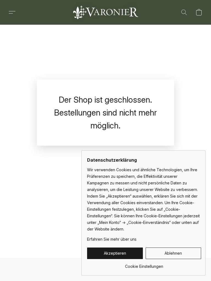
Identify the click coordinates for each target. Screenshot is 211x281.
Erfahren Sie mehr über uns (112, 239)
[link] (144, 264)
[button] (105, 12)
